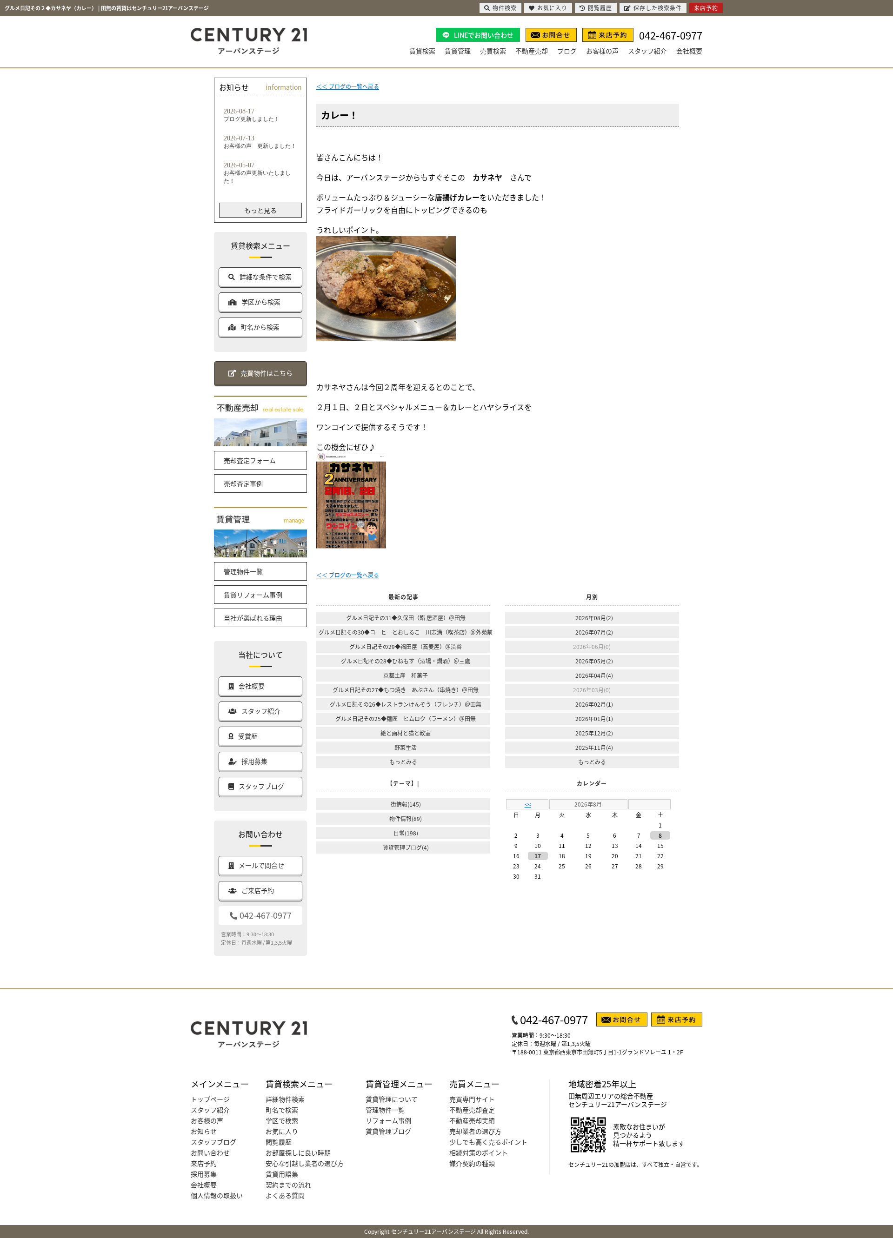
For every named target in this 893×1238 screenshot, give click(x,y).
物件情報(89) (405, 818)
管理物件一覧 (243, 571)
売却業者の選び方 (475, 1131)
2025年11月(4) (594, 747)
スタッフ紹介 (647, 50)
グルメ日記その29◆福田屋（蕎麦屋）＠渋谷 (405, 646)
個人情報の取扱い (217, 1195)
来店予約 (204, 1163)
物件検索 (505, 8)
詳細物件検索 (285, 1099)
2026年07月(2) (594, 632)
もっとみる (403, 762)
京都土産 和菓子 (405, 675)
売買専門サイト (472, 1099)
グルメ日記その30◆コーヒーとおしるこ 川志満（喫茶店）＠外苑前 (406, 632)
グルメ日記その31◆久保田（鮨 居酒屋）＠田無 (406, 618)
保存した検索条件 (657, 8)
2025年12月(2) (594, 733)
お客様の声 (602, 50)
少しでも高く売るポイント (488, 1141)
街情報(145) (406, 804)
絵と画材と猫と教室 (405, 733)
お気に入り (282, 1131)
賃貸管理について (392, 1099)
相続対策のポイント (478, 1152)
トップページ (210, 1099)
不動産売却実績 (472, 1120)
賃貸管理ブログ (388, 1131)
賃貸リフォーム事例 (253, 594)
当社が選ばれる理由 (253, 617)
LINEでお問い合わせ (483, 35)
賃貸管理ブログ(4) (406, 847)
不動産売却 (531, 50)
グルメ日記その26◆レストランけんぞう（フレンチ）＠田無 (405, 704)
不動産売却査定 (472, 1109)
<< (528, 804)
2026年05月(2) (594, 661)
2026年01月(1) (594, 718)
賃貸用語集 (282, 1173)
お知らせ (204, 1131)
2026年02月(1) (594, 704)
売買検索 (493, 50)
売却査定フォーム (250, 460)
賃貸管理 (458, 50)
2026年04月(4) (594, 675)
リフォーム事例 (388, 1120)
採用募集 (204, 1173)
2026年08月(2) (594, 618)
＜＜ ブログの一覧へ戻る (347, 86)
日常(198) (405, 833)
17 (537, 856)
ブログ (567, 50)
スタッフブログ (213, 1141)
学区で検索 (282, 1120)
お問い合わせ (210, 1152)
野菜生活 (405, 747)
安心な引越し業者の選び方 (305, 1163)
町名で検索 (282, 1109)
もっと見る (260, 210)
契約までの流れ (288, 1184)
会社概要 (689, 50)
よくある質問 (285, 1195)
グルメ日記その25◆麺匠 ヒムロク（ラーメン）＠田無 (405, 718)
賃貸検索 (422, 50)
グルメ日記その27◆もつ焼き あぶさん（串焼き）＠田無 (406, 690)
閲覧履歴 (279, 1141)
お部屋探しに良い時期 (298, 1152)
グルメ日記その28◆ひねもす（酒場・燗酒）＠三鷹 (405, 661)
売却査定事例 (243, 483)
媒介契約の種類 (472, 1163)
